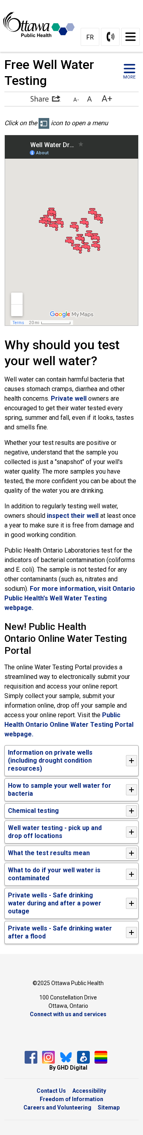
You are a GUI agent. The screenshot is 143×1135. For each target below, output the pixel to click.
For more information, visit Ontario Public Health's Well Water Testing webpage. (69, 598)
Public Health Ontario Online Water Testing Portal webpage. (68, 724)
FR (90, 37)
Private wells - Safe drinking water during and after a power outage (54, 903)
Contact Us (51, 1091)
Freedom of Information (71, 1099)
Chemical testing (33, 810)
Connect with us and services (68, 1014)
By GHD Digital (68, 1067)
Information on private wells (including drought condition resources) (50, 760)
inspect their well (73, 515)
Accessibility (89, 1091)
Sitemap (109, 1107)
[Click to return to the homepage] (39, 24)
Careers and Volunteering (57, 1107)
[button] (46, 98)
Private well (69, 398)
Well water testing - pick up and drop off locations (55, 832)
